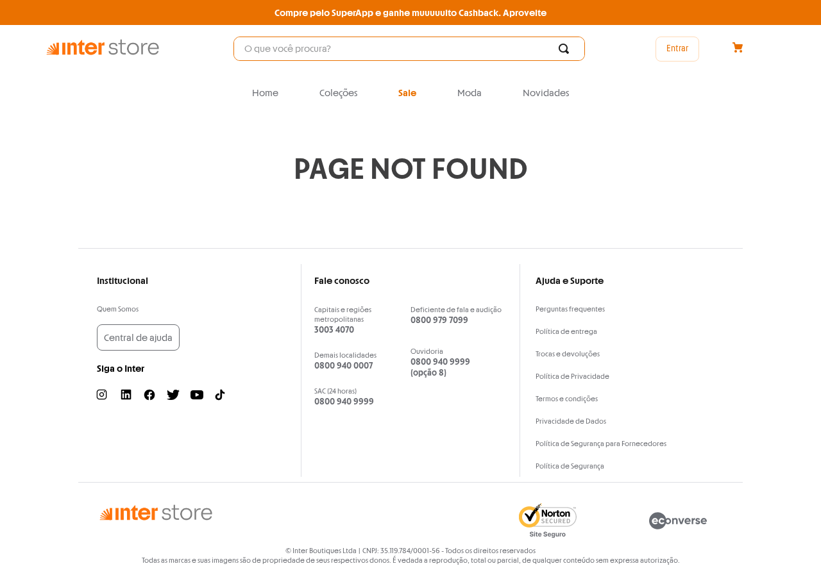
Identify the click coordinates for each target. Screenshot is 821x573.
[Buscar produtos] (566, 48)
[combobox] (409, 49)
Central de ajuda (138, 337)
